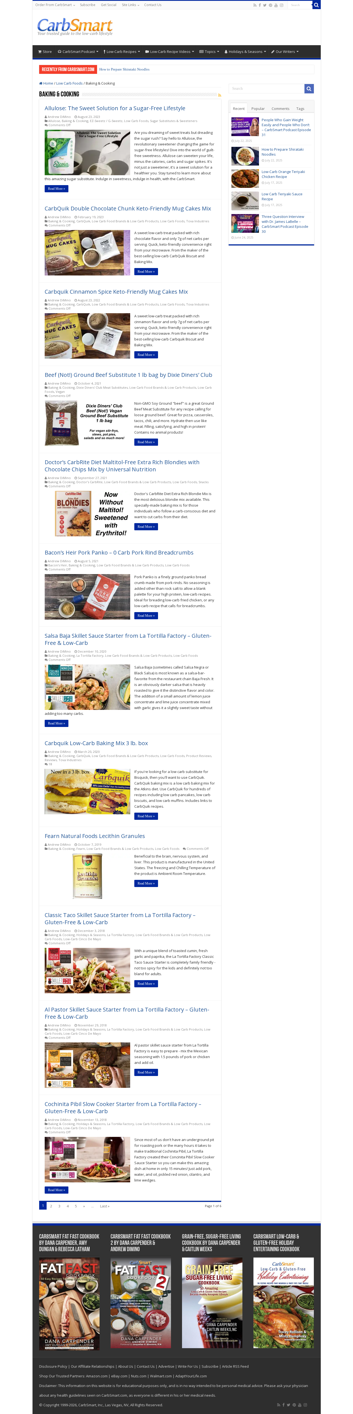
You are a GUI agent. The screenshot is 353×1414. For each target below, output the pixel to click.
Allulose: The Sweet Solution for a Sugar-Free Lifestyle (115, 108)
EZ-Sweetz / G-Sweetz (106, 121)
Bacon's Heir (57, 565)
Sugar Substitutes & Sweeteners (173, 121)
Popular (258, 108)
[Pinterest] (270, 5)
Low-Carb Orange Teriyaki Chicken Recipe (283, 174)
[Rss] (255, 5)
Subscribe (87, 4)
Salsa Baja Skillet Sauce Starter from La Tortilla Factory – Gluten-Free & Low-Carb (128, 639)
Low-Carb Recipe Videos (170, 51)
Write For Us (188, 1366)
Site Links (129, 4)
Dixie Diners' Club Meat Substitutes (102, 387)
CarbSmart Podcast (79, 51)
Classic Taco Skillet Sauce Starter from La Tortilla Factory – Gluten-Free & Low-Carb (120, 918)
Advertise (166, 1366)
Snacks (203, 482)
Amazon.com (97, 1376)
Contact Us (152, 4)
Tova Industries (197, 221)
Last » (104, 1206)
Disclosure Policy (53, 1366)
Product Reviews (198, 756)
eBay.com (119, 1376)
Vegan (60, 392)
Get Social (108, 4)
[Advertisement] (216, 27)
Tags (300, 108)
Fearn (80, 849)
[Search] (316, 5)
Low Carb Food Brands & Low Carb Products (125, 221)
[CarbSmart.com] (76, 26)
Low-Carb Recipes (122, 51)
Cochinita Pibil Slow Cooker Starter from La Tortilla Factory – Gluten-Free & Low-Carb (123, 1107)
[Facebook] (259, 5)
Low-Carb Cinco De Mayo (82, 939)
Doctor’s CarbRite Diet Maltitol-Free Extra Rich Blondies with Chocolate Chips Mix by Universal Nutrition (122, 465)
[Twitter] (265, 5)
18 (50, 764)
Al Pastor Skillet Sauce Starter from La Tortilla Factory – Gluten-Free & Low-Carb (127, 1013)
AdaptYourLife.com (191, 1376)
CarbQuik (83, 221)
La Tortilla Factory (89, 655)
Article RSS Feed (235, 1366)
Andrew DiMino (59, 117)
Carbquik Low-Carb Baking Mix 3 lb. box (96, 743)
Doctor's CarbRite (89, 482)
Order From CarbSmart (53, 4)
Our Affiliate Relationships (92, 1366)
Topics (210, 51)
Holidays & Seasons (246, 51)
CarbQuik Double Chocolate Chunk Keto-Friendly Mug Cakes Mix (128, 208)
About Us (125, 1366)
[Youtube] (276, 5)
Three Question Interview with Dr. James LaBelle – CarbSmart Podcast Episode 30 (285, 224)
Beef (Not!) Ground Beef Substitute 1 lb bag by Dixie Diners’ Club (128, 374)
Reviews (51, 760)
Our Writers (285, 51)
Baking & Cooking (75, 121)
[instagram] (281, 5)
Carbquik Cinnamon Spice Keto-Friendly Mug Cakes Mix (116, 291)
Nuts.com (138, 1376)
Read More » (56, 189)
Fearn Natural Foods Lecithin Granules (95, 836)
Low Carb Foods (69, 83)
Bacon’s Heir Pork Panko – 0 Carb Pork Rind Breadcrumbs (119, 552)
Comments (281, 108)
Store (47, 51)
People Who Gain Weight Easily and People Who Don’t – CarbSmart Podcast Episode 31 (286, 127)
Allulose (54, 121)
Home (47, 83)
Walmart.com (161, 1376)
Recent (239, 108)
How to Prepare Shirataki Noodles (124, 69)
